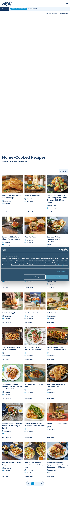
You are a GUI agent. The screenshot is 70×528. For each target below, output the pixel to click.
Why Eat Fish (32, 9)
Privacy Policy (62, 265)
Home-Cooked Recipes (18, 9)
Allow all (57, 277)
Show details (61, 271)
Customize (33, 277)
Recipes (4, 9)
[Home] (7, 3)
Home (48, 13)
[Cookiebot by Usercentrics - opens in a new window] (60, 249)
